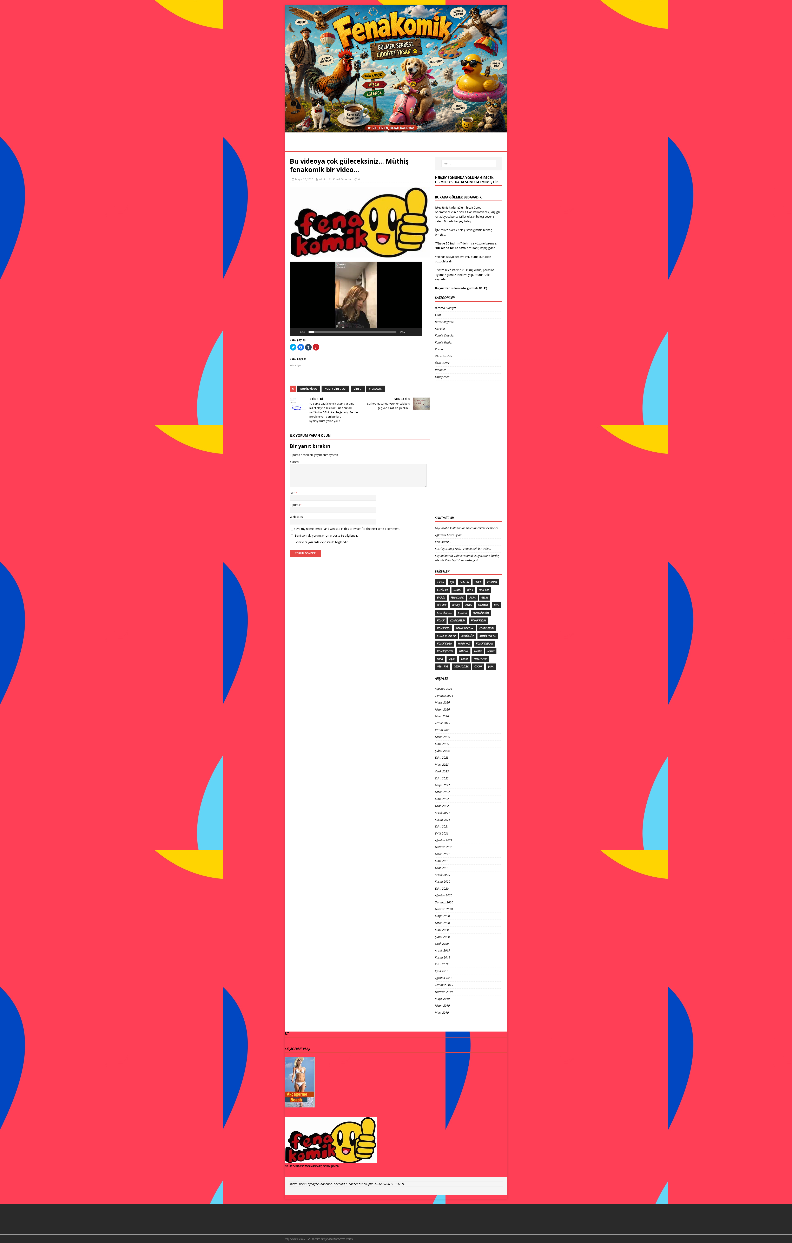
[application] (356, 299)
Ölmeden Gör (451, 146)
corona (492, 582)
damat (457, 590)
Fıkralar (425, 146)
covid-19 (442, 590)
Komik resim (486, 628)
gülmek (441, 605)
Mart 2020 (442, 930)
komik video (308, 389)
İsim (292, 493)
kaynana (483, 605)
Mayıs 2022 (442, 785)
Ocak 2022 (442, 806)
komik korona (465, 628)
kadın (468, 605)
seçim (452, 659)
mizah (490, 651)
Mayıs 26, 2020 (304, 179)
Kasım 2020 (442, 881)
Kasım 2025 (442, 730)
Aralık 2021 (442, 813)
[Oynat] (295, 332)
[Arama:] (468, 163)
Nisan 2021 (442, 854)
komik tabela (488, 636)
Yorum (294, 462)
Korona (342, 146)
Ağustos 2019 (443, 978)
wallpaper (480, 659)
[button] (356, 298)
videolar (375, 389)
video (358, 389)
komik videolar (335, 389)
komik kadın (478, 620)
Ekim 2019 (442, 964)
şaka (491, 666)
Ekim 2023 (442, 757)
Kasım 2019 (442, 957)
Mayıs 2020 (442, 916)
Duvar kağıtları (444, 322)
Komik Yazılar (481, 146)
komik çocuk (445, 651)
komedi (462, 613)
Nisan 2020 (442, 923)
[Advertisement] (451, 447)
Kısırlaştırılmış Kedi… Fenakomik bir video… (463, 549)
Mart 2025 (442, 744)
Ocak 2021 (442, 868)
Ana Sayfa (297, 146)
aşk (452, 582)
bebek (478, 582)
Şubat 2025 (442, 751)
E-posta (295, 505)
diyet (470, 590)
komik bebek (457, 620)
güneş (456, 605)
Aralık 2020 (442, 875)
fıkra (472, 597)
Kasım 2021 (442, 820)
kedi (496, 605)
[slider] (352, 332)
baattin (464, 582)
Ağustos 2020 (443, 895)
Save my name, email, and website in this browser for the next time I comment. (347, 529)
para (440, 659)
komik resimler (446, 636)
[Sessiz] (410, 332)
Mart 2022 (442, 799)
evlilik (441, 597)
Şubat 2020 (442, 937)
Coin (438, 315)
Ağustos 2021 (443, 840)
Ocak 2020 (442, 944)
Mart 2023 (442, 764)
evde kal (484, 590)
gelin (484, 597)
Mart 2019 (442, 1012)
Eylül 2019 (441, 971)
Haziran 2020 (444, 909)
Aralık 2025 (442, 723)
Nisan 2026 (442, 709)
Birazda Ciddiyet (445, 308)
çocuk (478, 666)
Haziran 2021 (444, 847)
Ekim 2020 (442, 888)
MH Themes (314, 1239)
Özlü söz (442, 666)
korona (463, 651)
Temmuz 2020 (444, 902)
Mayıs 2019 (442, 999)
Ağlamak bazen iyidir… (449, 535)
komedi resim (481, 613)
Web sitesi (296, 517)
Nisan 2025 (442, 737)
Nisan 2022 (442, 792)
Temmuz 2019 (444, 985)
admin (322, 179)
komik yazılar (484, 643)
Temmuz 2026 (444, 696)
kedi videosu (444, 613)
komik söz (467, 636)
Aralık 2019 (442, 950)
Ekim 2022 (442, 778)
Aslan (440, 582)
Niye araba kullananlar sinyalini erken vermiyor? (466, 528)
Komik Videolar (397, 146)
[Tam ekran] (416, 332)
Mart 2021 (442, 861)
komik (440, 620)
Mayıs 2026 (442, 702)
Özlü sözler (461, 666)
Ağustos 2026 (443, 689)
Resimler (320, 146)
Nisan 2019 (442, 1005)
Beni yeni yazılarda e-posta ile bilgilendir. (321, 542)
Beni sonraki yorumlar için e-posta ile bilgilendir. (326, 535)
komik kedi (443, 628)
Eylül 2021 (441, 833)
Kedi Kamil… (443, 542)
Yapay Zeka (442, 377)
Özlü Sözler (366, 146)
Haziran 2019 (444, 992)
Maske (478, 651)
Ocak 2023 (442, 771)
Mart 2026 (442, 716)
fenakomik (457, 597)
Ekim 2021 (442, 826)
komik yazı (464, 643)
